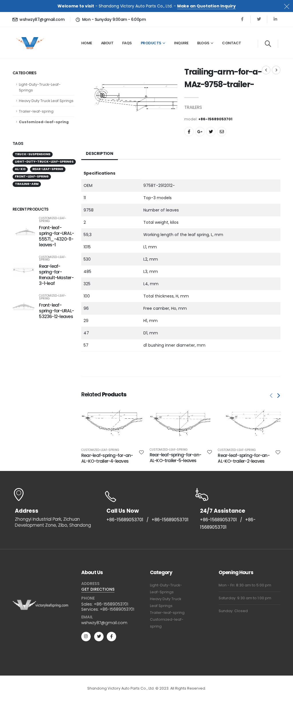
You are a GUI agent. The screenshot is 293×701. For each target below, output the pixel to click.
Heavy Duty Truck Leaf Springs (46, 100)
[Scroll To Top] (283, 694)
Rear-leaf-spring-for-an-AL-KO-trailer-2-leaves (244, 458)
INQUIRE (181, 43)
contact (231, 43)
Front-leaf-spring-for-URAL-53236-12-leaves (56, 310)
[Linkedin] (275, 19)
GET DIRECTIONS (97, 589)
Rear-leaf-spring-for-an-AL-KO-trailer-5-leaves (175, 458)
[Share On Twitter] (210, 131)
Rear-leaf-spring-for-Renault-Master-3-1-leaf (56, 274)
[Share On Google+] (200, 131)
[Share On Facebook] (189, 131)
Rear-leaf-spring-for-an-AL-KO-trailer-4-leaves (107, 458)
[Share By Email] (221, 131)
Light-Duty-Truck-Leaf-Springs (40, 87)
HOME (86, 43)
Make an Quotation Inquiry (206, 6)
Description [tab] (99, 153)
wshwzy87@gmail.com (41, 19)
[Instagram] (86, 636)
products (151, 43)
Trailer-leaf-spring (36, 111)
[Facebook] (242, 19)
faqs (127, 43)
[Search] (268, 44)
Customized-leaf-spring (44, 121)
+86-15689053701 (124, 520)
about (107, 43)
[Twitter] (259, 19)
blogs (203, 43)
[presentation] (271, 396)
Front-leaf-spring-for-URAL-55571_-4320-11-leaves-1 (56, 236)
